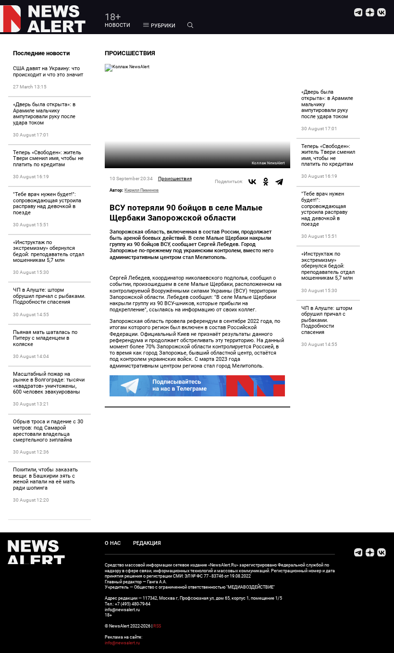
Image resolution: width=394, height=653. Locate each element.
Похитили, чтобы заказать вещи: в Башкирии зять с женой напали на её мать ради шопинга (45, 479)
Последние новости (41, 53)
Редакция (147, 543)
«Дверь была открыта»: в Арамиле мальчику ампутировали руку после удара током (44, 113)
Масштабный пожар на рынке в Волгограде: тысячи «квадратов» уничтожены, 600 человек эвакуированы (49, 383)
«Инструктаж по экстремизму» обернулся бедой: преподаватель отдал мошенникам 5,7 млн (48, 251)
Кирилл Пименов (141, 190)
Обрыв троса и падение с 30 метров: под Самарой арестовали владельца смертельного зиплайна (48, 431)
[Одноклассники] (265, 181)
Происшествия (175, 178)
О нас (113, 543)
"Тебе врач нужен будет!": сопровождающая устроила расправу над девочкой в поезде (47, 203)
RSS (157, 625)
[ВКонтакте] (252, 181)
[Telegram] (279, 181)
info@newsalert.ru (122, 642)
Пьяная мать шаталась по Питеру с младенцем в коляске (45, 338)
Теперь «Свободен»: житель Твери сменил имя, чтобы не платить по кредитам (48, 158)
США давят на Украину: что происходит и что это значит (48, 71)
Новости (117, 25)
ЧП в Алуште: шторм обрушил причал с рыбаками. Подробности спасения (49, 296)
